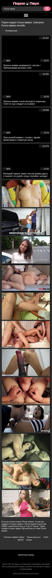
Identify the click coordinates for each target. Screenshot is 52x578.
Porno (36, 574)
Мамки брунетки (34, 537)
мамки (29, 540)
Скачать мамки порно (14, 537)
